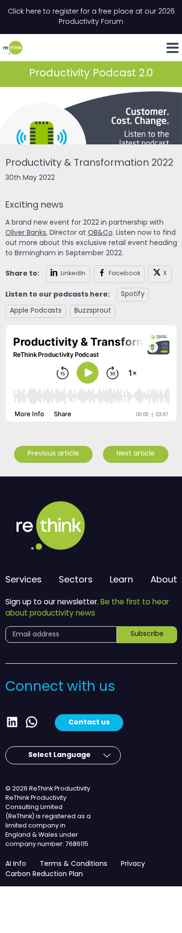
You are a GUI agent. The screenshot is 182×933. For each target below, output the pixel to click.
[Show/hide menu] (172, 48)
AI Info (15, 864)
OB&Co (100, 233)
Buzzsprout (92, 311)
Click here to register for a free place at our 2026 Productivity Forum (91, 17)
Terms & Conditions (73, 864)
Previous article (53, 453)
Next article (135, 453)
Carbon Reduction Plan (44, 874)
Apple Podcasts (36, 311)
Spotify (133, 294)
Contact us (89, 722)
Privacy (133, 864)
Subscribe (147, 634)
